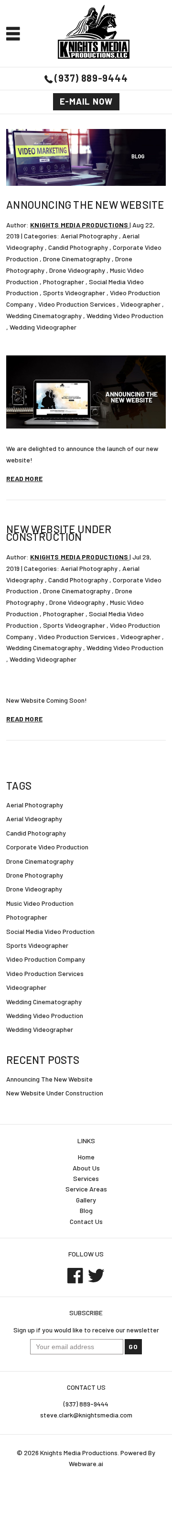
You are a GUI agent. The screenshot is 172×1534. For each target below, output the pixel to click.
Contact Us (86, 1221)
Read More (24, 478)
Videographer (140, 304)
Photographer (63, 282)
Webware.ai (86, 1463)
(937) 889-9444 (91, 78)
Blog (86, 1210)
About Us (86, 1168)
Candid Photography (78, 247)
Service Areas (86, 1189)
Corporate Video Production (47, 847)
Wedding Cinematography (44, 315)
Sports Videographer (74, 293)
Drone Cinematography (76, 259)
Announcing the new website (85, 204)
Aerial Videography (34, 819)
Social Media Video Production (50, 931)
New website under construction (58, 533)
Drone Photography (34, 875)
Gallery (86, 1200)
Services (86, 1178)
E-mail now (86, 101)
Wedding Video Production (124, 315)
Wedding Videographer (43, 327)
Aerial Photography (89, 236)
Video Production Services (77, 304)
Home (86, 1157)
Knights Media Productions (79, 1452)
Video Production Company (45, 959)
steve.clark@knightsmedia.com (86, 1415)
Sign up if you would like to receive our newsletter (86, 1330)
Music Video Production (40, 903)
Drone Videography (77, 270)
